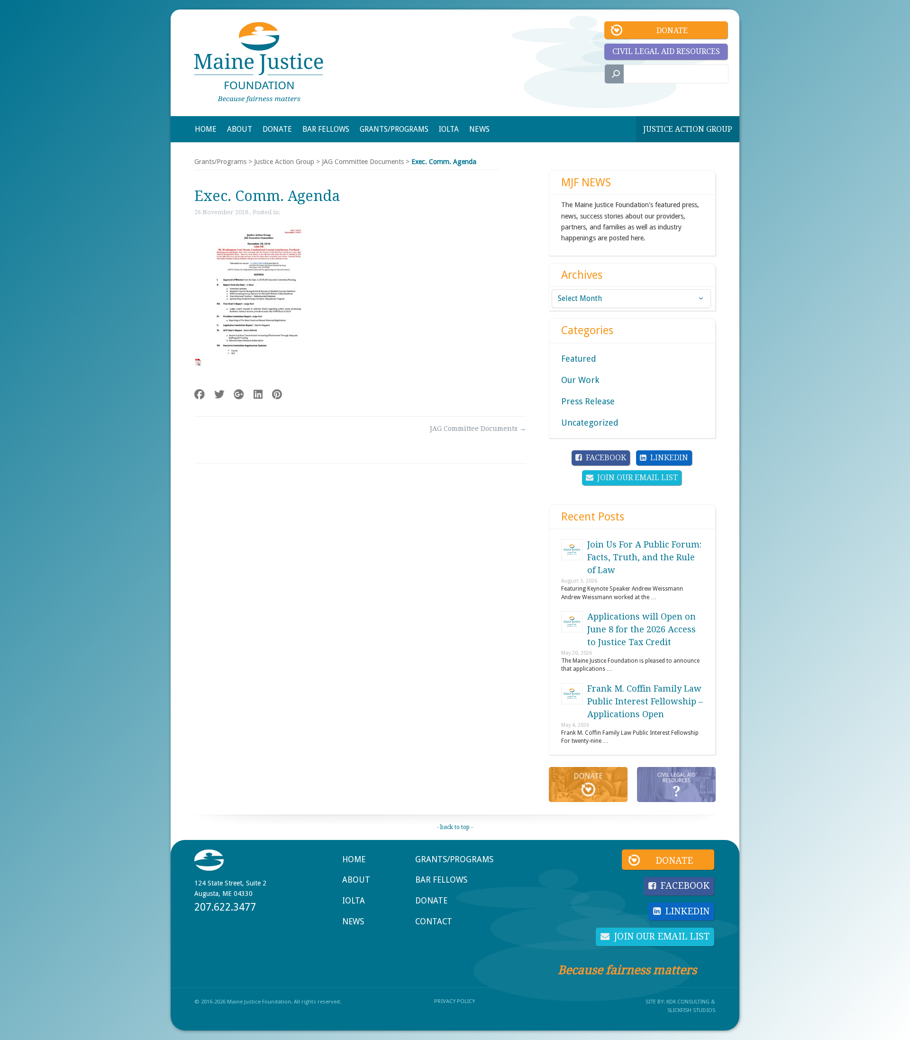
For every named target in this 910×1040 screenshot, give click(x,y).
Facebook (606, 457)
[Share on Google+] (239, 395)
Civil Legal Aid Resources (666, 51)
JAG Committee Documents (363, 161)
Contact (433, 921)
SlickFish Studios (691, 1010)
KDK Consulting (688, 1001)
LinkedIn (669, 457)
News (353, 921)
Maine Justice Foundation (258, 62)
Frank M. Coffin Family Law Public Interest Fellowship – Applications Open (645, 701)
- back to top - (455, 827)
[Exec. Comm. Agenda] (254, 362)
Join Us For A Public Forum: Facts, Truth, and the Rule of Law (644, 557)
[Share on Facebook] (199, 395)
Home (353, 859)
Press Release (588, 401)
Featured (578, 359)
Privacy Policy (454, 1001)
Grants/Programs (220, 161)
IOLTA (353, 900)
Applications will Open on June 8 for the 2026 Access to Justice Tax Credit (641, 629)
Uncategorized (590, 423)
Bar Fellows (441, 880)
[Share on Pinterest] (277, 395)
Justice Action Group (687, 129)
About (356, 880)
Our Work (580, 380)
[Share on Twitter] (219, 395)
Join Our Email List (637, 477)
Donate (672, 30)
